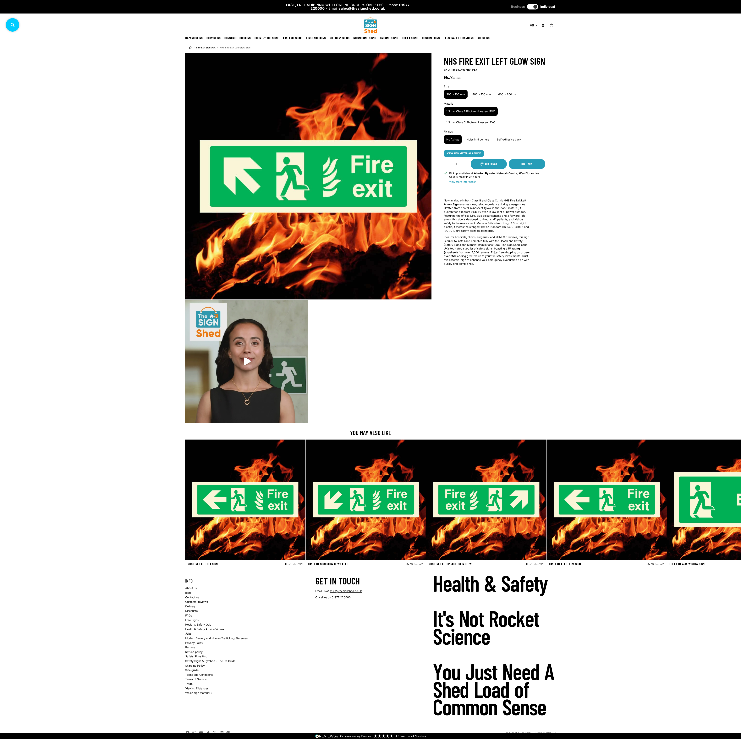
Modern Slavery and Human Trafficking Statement (217, 638)
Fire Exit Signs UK (206, 47)
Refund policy (194, 652)
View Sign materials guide (464, 153)
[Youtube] (201, 733)
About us (191, 588)
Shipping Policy (195, 665)
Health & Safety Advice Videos (204, 629)
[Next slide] (551, 504)
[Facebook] (187, 733)
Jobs (188, 633)
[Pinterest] (228, 733)
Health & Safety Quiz (198, 624)
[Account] (543, 25)
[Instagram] (194, 733)
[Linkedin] (221, 733)
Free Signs (192, 620)
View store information (462, 181)
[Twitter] (214, 733)
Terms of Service (195, 679)
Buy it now (526, 164)
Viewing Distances (196, 688)
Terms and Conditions (199, 674)
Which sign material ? (198, 692)
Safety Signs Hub (196, 656)
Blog (188, 592)
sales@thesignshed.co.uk (346, 591)
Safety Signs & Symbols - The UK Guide (210, 661)
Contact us (192, 597)
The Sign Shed (522, 732)
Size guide (192, 670)
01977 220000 (341, 597)
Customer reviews (196, 601)
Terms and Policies (545, 732)
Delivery (190, 606)
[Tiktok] (208, 733)
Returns (190, 647)
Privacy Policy (194, 642)
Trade (189, 683)
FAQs (188, 615)
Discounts (191, 610)
